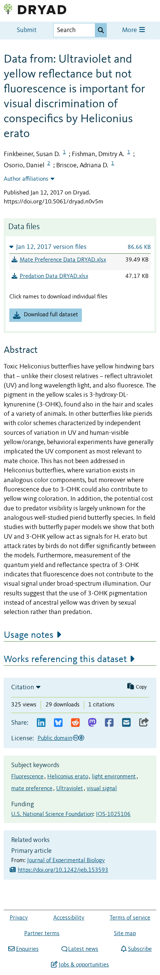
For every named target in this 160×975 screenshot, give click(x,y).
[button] (80, 247)
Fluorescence (27, 777)
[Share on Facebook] (109, 723)
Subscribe (139, 949)
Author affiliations (26, 179)
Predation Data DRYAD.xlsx (54, 276)
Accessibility (68, 918)
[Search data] (101, 30)
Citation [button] (22, 687)
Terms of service (130, 918)
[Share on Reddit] (75, 723)
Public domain (55, 738)
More (130, 30)
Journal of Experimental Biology (66, 861)
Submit (26, 30)
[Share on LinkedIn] (41, 723)
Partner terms (42, 934)
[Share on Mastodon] (92, 723)
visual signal (102, 789)
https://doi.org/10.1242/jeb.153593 (63, 870)
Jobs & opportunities (84, 965)
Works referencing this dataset (65, 659)
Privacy (19, 918)
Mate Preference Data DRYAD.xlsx (63, 260)
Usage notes (29, 635)
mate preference (31, 789)
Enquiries (27, 949)
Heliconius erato (67, 777)
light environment (114, 777)
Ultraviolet (69, 789)
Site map (125, 934)
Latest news (83, 949)
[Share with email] (126, 723)
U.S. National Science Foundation (52, 814)
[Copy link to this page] (144, 723)
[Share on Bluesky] (58, 723)
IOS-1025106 (113, 814)
